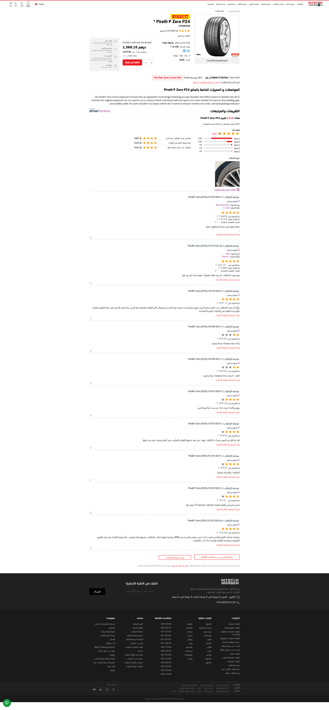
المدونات (210, 4)
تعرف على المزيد (176, 566)
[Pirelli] (180, 18)
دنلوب (209, 639)
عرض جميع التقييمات (174, 557)
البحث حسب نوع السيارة (230, 646)
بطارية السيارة (254, 4)
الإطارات (300, 4)
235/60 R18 (166, 674)
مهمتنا (112, 655)
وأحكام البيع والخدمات (189, 685)
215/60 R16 (166, 658)
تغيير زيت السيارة (137, 643)
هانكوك (208, 658)
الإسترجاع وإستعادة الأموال (104, 647)
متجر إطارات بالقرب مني (230, 669)
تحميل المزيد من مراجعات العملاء (217, 557)
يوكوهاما (189, 655)
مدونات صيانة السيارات (134, 666)
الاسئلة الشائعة (28, 5)
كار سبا (140, 651)
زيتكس (190, 658)
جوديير (209, 655)
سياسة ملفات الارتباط (187, 688)
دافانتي (209, 643)
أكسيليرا (208, 624)
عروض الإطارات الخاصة (231, 642)
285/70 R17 (166, 643)
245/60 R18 (166, 666)
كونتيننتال (208, 635)
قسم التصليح (242, 4)
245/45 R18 (166, 662)
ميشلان (190, 631)
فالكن (209, 647)
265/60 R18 (166, 624)
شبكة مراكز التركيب (107, 635)
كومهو (209, 662)
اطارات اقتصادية (234, 661)
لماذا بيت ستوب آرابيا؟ (106, 651)
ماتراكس (189, 628)
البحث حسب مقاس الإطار (230, 650)
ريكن (191, 643)
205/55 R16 (166, 628)
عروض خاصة (290, 4)
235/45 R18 (166, 651)
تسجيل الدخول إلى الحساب (104, 624)
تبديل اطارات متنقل (232, 673)
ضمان (174, 691)
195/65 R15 (166, 655)
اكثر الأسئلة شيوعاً (108, 631)
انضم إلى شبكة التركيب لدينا (104, 662)
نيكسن (190, 635)
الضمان (112, 639)
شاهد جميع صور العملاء (225, 189)
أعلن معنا (111, 666)
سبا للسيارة (231, 4)
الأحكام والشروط (222, 688)
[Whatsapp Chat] (7, 703)
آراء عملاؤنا (110, 643)
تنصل (199, 688)
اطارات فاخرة (235, 653)
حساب (15, 5)
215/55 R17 (166, 631)
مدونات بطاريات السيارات (133, 662)
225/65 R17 (166, 639)
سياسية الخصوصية (207, 685)
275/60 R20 (166, 647)
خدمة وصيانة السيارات (134, 635)
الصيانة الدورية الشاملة (134, 639)
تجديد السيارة (220, 4)
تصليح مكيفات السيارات (134, 647)
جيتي (210, 651)
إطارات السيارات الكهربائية (230, 638)
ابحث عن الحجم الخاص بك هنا (206, 82)
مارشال (190, 624)
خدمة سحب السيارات (135, 658)
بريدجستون (208, 631)
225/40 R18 (166, 670)
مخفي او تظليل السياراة (134, 655)
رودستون (189, 647)
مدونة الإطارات (234, 665)
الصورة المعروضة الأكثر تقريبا (217, 60)
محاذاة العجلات (137, 631)
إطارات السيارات (234, 624)
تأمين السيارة (265, 4)
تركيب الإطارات (278, 4)
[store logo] (314, 4)
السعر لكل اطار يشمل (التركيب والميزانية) (137, 42)
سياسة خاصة (208, 688)
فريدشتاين (189, 651)
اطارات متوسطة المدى (231, 657)
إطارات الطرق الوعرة (232, 628)
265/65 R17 (166, 635)
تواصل (112, 670)
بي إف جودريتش (205, 628)
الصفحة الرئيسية (234, 11)
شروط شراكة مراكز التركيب (104, 658)
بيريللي (190, 639)
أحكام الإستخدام (223, 685)
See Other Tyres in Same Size (167, 78)
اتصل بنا (185, 566)
